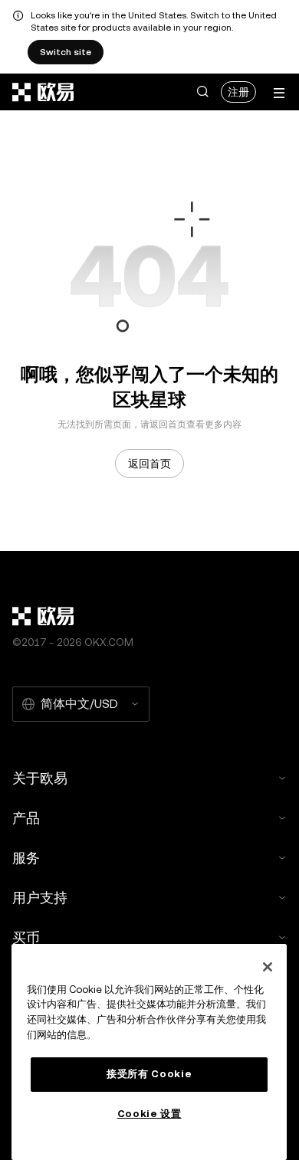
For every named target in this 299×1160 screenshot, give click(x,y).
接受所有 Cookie (149, 1074)
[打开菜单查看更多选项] (279, 93)
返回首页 (149, 463)
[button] (202, 92)
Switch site (65, 52)
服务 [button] (26, 858)
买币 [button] (26, 937)
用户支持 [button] (39, 898)
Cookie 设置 (149, 1113)
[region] (149, 1052)
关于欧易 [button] (39, 778)
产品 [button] (26, 818)
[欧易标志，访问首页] (43, 92)
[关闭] (267, 967)
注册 (238, 92)
